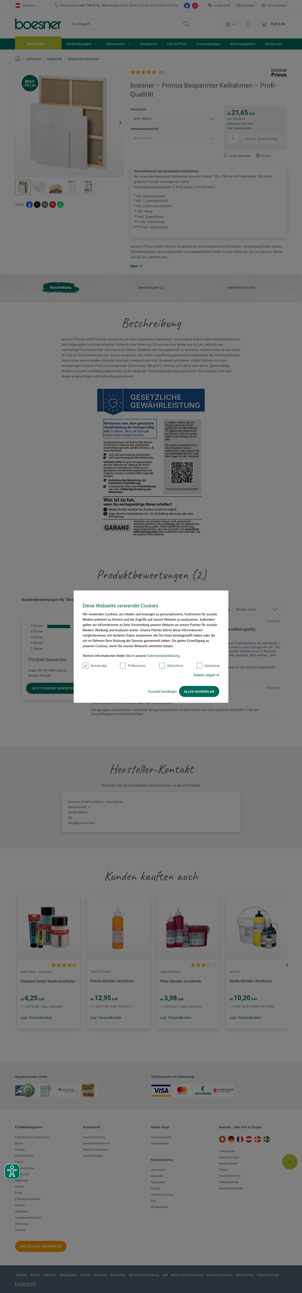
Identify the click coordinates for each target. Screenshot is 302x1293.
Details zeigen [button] (204, 675)
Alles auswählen (199, 691)
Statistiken (175, 666)
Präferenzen (136, 666)
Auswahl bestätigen (162, 692)
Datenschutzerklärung (163, 656)
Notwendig (99, 666)
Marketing (212, 666)
